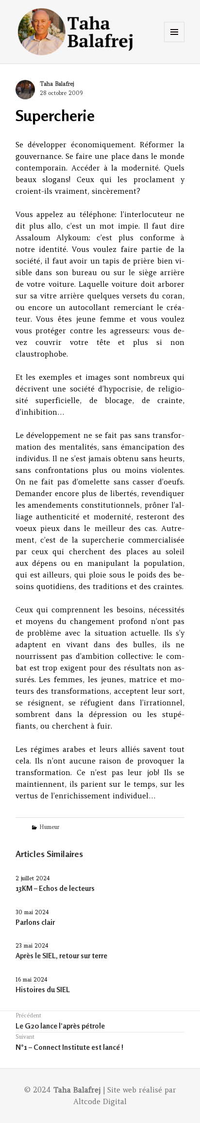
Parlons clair (35, 922)
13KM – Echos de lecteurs (55, 888)
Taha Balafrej (57, 83)
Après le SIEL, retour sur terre (61, 955)
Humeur (49, 827)
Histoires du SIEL (43, 989)
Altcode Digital (100, 1101)
